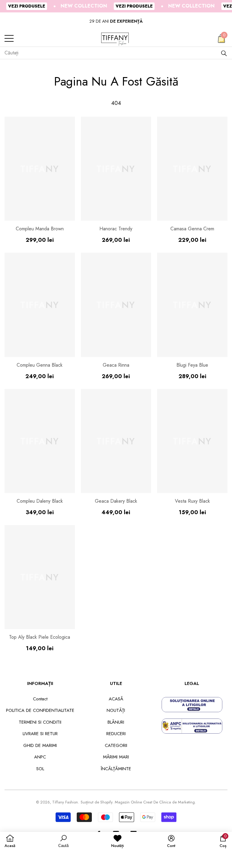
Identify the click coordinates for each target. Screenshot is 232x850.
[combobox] (113, 53)
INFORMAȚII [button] (40, 683)
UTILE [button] (116, 683)
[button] (221, 38)
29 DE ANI (116, 21)
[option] (116, 21)
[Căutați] (224, 53)
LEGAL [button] (192, 683)
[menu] (9, 38)
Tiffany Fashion (65, 802)
